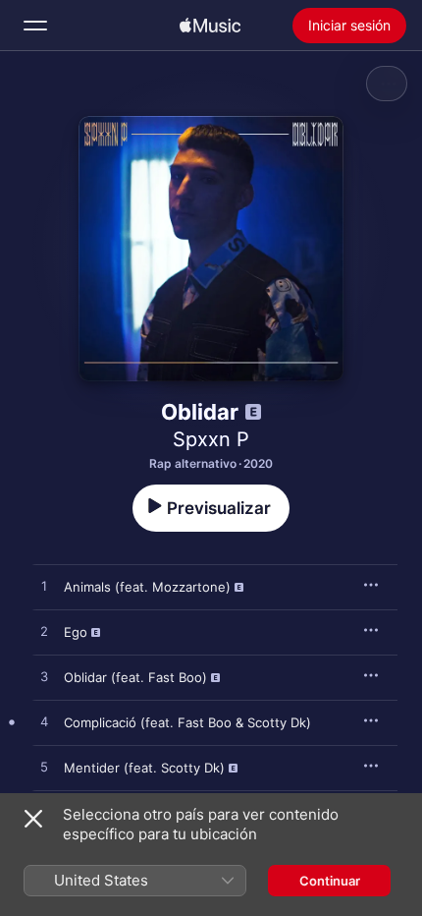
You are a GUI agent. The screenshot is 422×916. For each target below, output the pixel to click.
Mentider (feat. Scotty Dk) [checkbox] (144, 767)
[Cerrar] (33, 819)
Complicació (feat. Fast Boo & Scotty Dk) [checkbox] (187, 722)
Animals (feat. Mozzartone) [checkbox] (147, 587)
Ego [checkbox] (75, 632)
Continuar (329, 880)
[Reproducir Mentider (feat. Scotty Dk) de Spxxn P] (44, 767)
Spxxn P (211, 439)
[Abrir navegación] (35, 25)
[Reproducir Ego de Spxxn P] (44, 632)
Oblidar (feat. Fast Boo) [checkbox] (135, 677)
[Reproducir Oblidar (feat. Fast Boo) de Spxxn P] (44, 677)
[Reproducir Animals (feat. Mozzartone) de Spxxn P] (44, 587)
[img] (210, 25)
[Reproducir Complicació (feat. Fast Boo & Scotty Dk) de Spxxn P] (44, 722)
